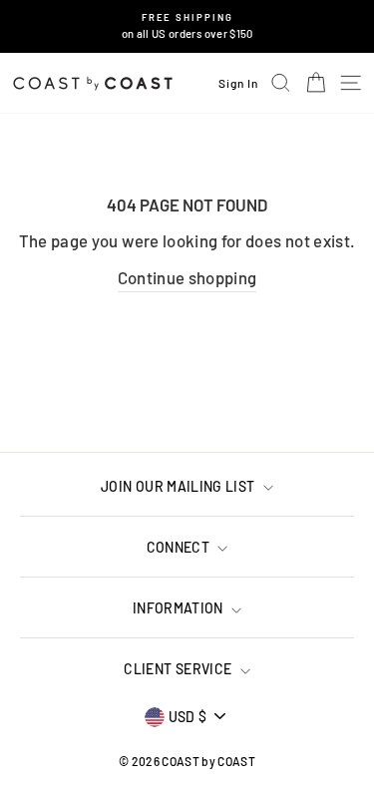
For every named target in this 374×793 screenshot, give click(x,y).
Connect (180, 547)
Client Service (179, 668)
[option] (187, 26)
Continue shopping (187, 277)
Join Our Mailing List (179, 486)
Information (179, 607)
